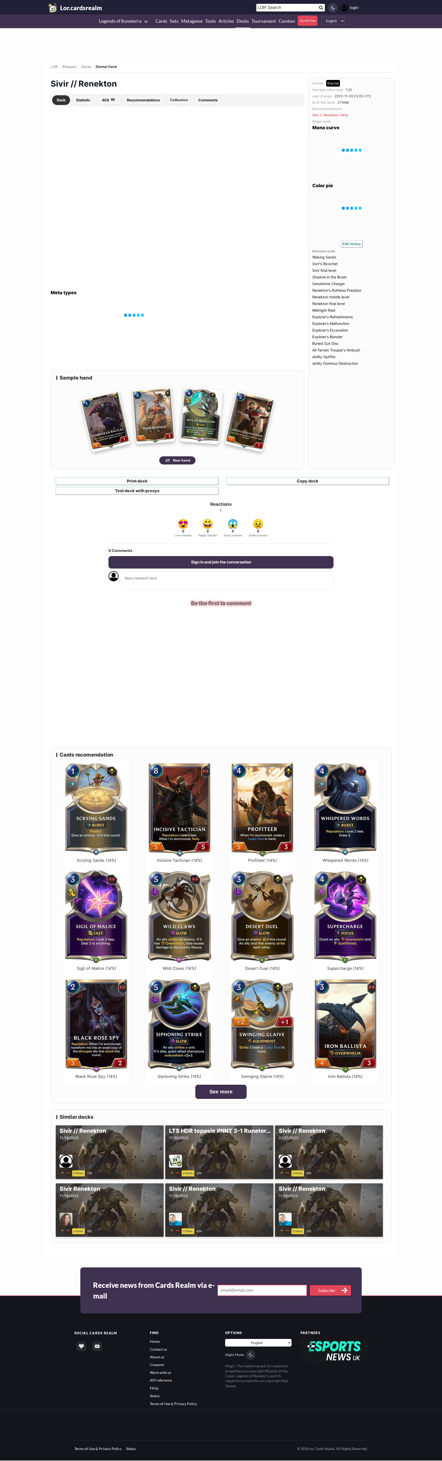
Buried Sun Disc (325, 343)
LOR (54, 67)
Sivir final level (324, 270)
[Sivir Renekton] (66, 1230)
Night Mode (234, 1355)
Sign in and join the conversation (221, 562)
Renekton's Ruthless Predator (336, 290)
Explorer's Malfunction (330, 323)
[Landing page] (53, 8)
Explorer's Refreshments (332, 317)
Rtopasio (69, 67)
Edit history (351, 244)
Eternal (333, 83)
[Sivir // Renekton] (66, 1173)
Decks (86, 67)
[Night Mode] (332, 8)
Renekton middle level (330, 297)
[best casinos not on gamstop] (334, 1350)
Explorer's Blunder (327, 337)
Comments (208, 100)
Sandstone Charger (328, 283)
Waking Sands (324, 257)
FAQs (154, 1388)
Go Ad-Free (307, 20)
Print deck (137, 481)
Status (155, 1396)
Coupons (157, 1365)
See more (221, 1092)
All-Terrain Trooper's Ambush (336, 350)
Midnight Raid (323, 310)
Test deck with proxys (137, 490)
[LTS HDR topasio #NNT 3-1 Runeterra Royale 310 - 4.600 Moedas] (176, 1173)
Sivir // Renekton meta (330, 115)
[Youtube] (97, 1347)
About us (157, 1357)
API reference (161, 1380)
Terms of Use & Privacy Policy (173, 1404)
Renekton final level (328, 303)
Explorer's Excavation (330, 330)
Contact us (158, 1349)
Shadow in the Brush (329, 277)
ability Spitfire (323, 357)
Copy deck (307, 481)
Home (155, 1342)
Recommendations (143, 100)
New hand (181, 460)
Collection (179, 100)
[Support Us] (81, 1347)
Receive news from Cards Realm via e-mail (154, 1291)
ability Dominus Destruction (335, 363)
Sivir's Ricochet (325, 264)
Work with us (160, 1373)
